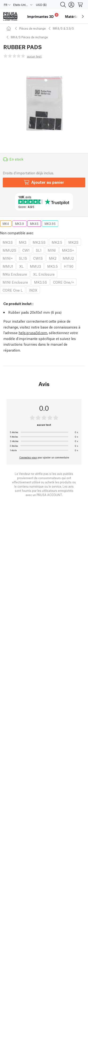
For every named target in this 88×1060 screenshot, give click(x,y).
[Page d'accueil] (9, 28)
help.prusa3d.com (33, 332)
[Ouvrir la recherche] (63, 5)
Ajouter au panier (47, 182)
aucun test (34, 56)
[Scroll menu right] (83, 16)
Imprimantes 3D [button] (42, 16)
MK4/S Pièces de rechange (29, 37)
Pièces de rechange (32, 28)
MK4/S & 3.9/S (63, 28)
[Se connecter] (71, 5)
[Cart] (80, 5)
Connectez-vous (28, 457)
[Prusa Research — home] (10, 16)
